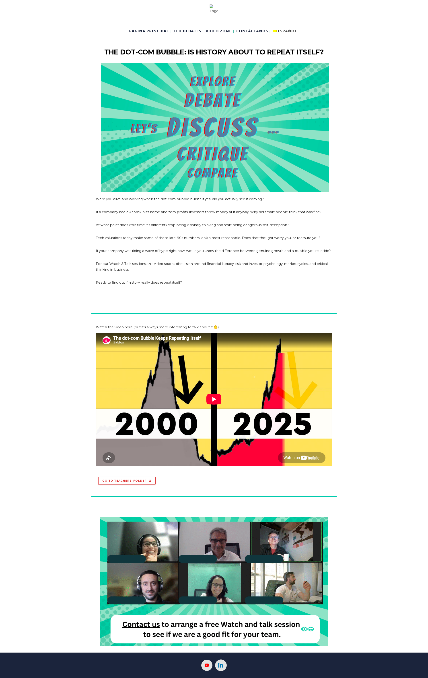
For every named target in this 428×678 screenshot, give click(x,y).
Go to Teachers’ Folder (124, 480)
